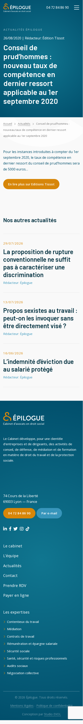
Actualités (24, 124)
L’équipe (10, 555)
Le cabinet (12, 545)
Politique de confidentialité (54, 706)
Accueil (7, 124)
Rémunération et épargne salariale (32, 643)
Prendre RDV (14, 585)
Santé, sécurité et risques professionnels (37, 658)
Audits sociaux (17, 666)
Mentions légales (22, 706)
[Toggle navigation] (76, 7)
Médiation (14, 629)
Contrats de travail (20, 636)
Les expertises (16, 612)
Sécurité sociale (18, 651)
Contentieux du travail (23, 622)
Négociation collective (23, 673)
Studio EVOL (52, 714)
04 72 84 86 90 (57, 7)
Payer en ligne (16, 595)
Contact (10, 575)
